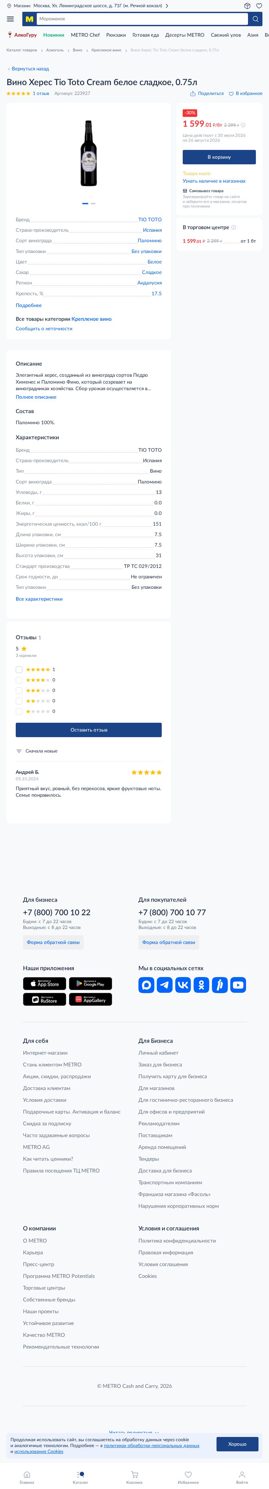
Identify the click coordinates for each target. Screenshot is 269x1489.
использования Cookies (38, 1451)
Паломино (150, 240)
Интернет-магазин (45, 1053)
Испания (152, 230)
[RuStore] (44, 999)
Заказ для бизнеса (160, 1064)
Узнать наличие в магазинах (214, 181)
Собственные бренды (49, 1299)
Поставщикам (155, 1135)
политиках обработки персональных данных (151, 1446)
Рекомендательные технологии (61, 1347)
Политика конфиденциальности (177, 1241)
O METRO (35, 1241)
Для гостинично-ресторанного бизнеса (185, 1100)
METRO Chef (85, 35)
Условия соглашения (163, 1264)
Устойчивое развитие (48, 1323)
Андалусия (149, 283)
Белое (155, 262)
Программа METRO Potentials (59, 1276)
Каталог (12, 19)
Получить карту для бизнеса (172, 1076)
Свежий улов (226, 35)
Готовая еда (146, 35)
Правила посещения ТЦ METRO (61, 1170)
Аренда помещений (162, 1147)
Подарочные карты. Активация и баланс (72, 1112)
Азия (252, 35)
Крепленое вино (92, 319)
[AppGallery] (90, 999)
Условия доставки (44, 1100)
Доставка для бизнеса (165, 1170)
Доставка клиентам (46, 1088)
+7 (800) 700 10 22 (57, 913)
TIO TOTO (150, 219)
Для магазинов (156, 1088)
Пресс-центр (38, 1264)
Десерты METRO (184, 35)
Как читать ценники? (48, 1159)
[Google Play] (90, 983)
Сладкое (152, 272)
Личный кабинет (158, 1053)
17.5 (157, 293)
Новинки (53, 35)
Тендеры (148, 1159)
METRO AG (36, 1147)
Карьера (33, 1252)
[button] (85, 203)
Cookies (147, 1276)
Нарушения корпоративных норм (178, 1206)
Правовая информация (165, 1252)
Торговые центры (44, 1288)
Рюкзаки (116, 35)
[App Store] (44, 983)
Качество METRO (44, 1335)
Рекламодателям (158, 1123)
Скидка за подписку (47, 1123)
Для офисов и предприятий (171, 1112)
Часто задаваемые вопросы (56, 1135)
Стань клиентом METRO (52, 1064)
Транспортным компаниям (170, 1182)
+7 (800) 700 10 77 (172, 913)
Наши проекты (41, 1311)
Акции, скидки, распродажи (57, 1076)
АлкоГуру (25, 35)
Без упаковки (147, 251)
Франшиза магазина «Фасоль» (174, 1194)
